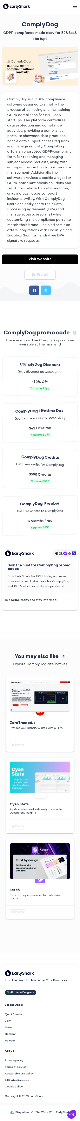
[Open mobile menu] (75, 6)
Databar (10, 1034)
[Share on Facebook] (34, 290)
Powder (10, 1040)
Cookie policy (14, 1086)
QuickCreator (14, 1014)
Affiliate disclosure (17, 1080)
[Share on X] (46, 290)
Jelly (8, 1021)
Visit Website (40, 259)
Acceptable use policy (19, 1073)
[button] (72, 1114)
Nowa (8, 1027)
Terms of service (15, 1067)
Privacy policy (14, 1060)
